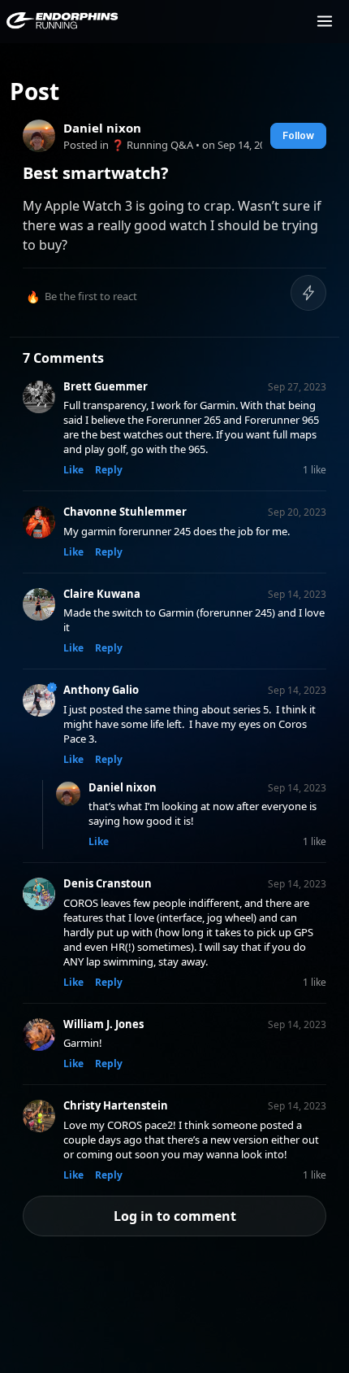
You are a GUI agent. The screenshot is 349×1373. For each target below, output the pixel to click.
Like (73, 470)
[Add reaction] (308, 293)
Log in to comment (175, 1216)
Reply (109, 470)
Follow (298, 135)
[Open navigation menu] (325, 21)
